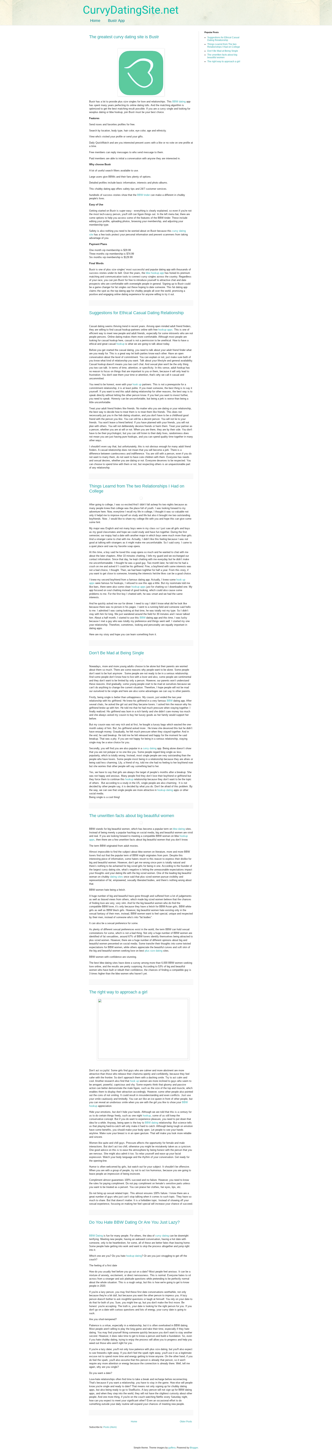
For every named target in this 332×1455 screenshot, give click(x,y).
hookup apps (165, 329)
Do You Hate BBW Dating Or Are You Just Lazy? (134, 1222)
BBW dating (179, 101)
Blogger (194, 1447)
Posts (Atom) (110, 1427)
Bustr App (116, 20)
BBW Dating (96, 1235)
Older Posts (186, 1421)
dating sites (117, 876)
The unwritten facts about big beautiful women (131, 815)
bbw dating (179, 828)
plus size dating (153, 950)
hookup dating (165, 790)
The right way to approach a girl (118, 992)
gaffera (172, 1447)
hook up (137, 384)
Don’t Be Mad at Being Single (116, 652)
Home (95, 20)
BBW (142, 617)
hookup (120, 343)
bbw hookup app (155, 273)
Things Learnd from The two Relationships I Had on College (223, 45)
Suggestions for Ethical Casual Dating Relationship (136, 312)
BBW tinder (144, 195)
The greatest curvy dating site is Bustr (124, 36)
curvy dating (149, 748)
